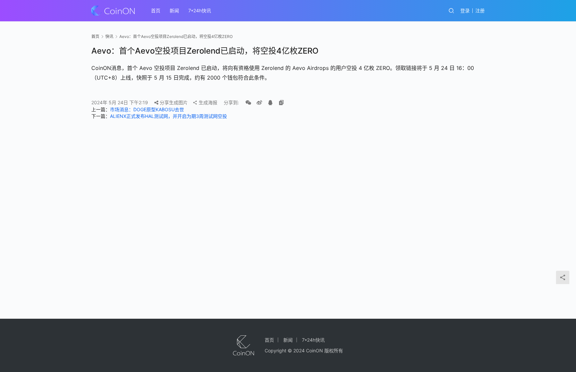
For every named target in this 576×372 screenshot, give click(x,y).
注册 (480, 10)
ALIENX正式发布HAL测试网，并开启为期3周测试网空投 (168, 116)
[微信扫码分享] (248, 102)
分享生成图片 (173, 102)
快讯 (109, 36)
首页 (155, 10)
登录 (465, 10)
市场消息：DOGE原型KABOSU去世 (147, 109)
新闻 (174, 10)
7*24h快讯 (199, 10)
